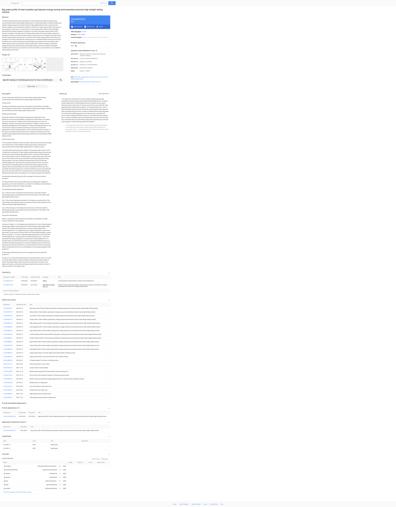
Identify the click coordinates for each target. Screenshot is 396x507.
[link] (7, 466)
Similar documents (95, 77)
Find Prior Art (90, 26)
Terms (205, 504)
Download (97, 459)
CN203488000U (8, 341)
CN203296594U (8, 397)
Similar (100, 26)
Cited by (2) (77, 77)
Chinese (84, 31)
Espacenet (83, 82)
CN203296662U (8, 367)
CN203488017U (8, 323)
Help (222, 504)
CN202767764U (8, 386)
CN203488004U (8, 349)
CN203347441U (8, 375)
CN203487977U (8, 319)
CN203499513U (8, 379)
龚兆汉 (79, 34)
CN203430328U (8, 382)
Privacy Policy (214, 504)
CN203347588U (8, 371)
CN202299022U (8, 390)
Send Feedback (184, 504)
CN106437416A (8, 285)
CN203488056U (8, 360)
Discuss (98, 82)
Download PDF (77, 26)
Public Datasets (196, 504)
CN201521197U (8, 364)
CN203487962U (8, 308)
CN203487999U (8, 345)
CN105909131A (8, 281)
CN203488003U (8, 327)
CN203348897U (8, 393)
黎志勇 (83, 34)
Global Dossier (90, 82)
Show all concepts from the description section (17, 492)
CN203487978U (8, 312)
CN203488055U (8, 353)
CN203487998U (8, 334)
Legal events (85, 77)
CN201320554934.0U (9, 416)
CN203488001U (8, 338)
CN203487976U (8, 315)
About (174, 504)
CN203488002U (8, 330)
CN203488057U (8, 356)
